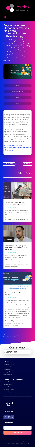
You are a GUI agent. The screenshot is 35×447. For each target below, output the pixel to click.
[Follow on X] (9, 417)
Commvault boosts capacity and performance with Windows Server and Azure (16, 247)
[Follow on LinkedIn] (12, 417)
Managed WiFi (7, 369)
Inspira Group (18, 91)
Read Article (6, 60)
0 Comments (17, 98)
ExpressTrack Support (9, 382)
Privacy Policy (7, 387)
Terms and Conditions (9, 389)
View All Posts (11, 336)
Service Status (7, 384)
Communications (8, 367)
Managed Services (8, 364)
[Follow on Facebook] (5, 417)
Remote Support (8, 392)
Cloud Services (7, 374)
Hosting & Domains (8, 372)
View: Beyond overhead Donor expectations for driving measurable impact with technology (17, 147)
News (17, 104)
